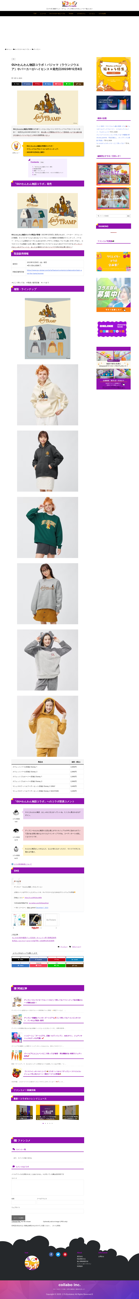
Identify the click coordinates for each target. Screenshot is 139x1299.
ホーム (9, 49)
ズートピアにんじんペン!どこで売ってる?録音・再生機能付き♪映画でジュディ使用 (53, 1054)
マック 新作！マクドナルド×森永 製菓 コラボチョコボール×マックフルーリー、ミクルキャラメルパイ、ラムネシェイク (113, 129)
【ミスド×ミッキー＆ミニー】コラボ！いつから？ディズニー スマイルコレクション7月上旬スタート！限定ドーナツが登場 (52, 1072)
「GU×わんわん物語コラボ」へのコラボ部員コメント (47, 172)
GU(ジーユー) (76, 947)
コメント (14, 1178)
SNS (34, 174)
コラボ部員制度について (23, 864)
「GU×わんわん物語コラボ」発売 (42, 167)
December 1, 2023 (42, 907)
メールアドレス (42, 1198)
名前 (12, 1198)
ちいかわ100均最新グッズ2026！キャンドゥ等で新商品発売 (34, 938)
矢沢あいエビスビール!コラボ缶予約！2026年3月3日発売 (33, 941)
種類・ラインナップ (38, 170)
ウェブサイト (15, 1207)
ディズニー (37, 49)
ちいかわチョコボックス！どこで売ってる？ (110, 143)
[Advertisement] (69, 31)
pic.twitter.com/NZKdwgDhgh (39, 903)
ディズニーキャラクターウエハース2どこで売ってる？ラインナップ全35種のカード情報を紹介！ (53, 1001)
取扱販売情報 (36, 168)
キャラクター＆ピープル (22, 49)
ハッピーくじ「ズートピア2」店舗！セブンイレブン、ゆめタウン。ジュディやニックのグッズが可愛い (53, 1037)
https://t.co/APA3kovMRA (33, 897)
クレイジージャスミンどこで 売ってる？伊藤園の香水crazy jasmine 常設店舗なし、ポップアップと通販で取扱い (113, 137)
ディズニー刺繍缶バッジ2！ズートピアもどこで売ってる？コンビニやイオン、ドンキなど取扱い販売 (52, 1019)
